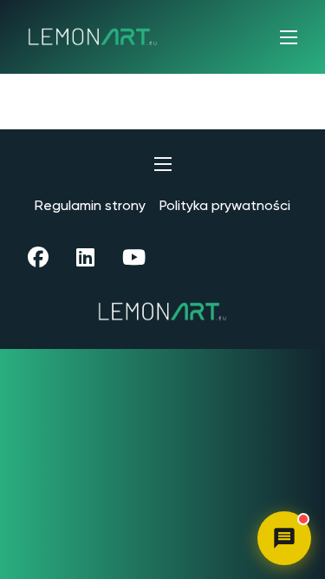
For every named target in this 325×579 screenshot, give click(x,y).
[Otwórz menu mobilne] (288, 37)
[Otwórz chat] (284, 538)
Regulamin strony (90, 205)
